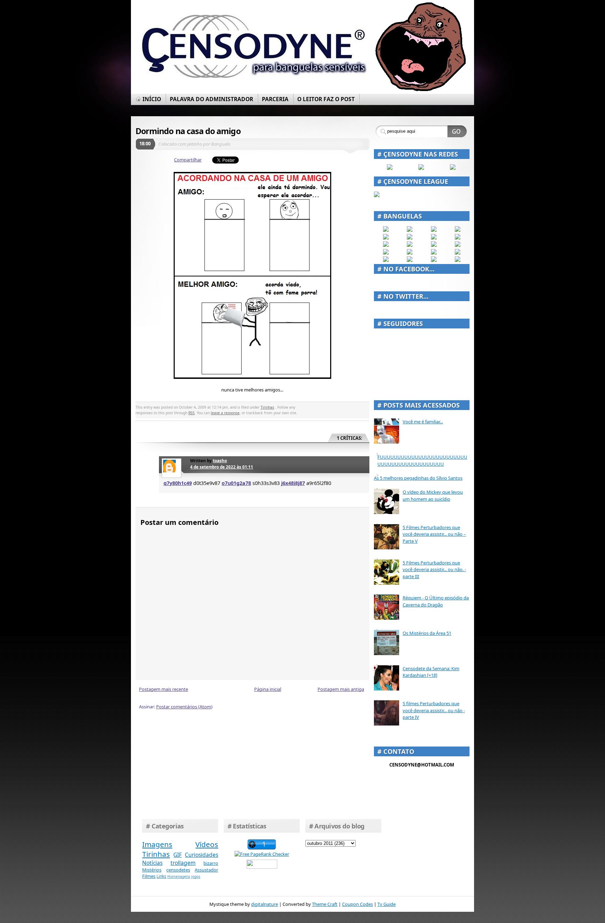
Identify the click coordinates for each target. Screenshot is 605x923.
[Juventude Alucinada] (434, 245)
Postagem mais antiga (341, 689)
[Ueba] (457, 253)
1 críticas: (349, 438)
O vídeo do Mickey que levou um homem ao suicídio (433, 495)
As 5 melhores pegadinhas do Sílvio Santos (418, 478)
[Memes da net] (386, 245)
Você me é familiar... (423, 421)
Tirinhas (267, 407)
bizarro (210, 863)
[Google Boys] (434, 230)
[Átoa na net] (386, 260)
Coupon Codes (357, 904)
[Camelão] (457, 260)
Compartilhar (188, 160)
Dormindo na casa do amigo (188, 131)
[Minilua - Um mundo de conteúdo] (457, 245)
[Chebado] (457, 238)
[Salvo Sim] (409, 245)
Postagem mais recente (163, 689)
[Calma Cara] (386, 253)
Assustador (206, 870)
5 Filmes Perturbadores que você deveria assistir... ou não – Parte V (434, 534)
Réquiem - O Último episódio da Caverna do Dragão (436, 601)
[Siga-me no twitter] (453, 168)
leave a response (225, 412)
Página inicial (267, 689)
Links (161, 876)
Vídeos (206, 844)
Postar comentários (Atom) (184, 706)
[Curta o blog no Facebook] (389, 168)
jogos (195, 876)
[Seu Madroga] (409, 253)
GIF (177, 855)
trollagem (183, 863)
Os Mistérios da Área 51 (427, 633)
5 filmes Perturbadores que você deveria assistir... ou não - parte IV (434, 710)
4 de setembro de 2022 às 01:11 (221, 467)
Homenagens (178, 876)
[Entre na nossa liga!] (377, 195)
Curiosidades (201, 855)
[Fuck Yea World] (386, 238)
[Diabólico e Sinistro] (409, 230)
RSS (191, 412)
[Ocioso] (434, 253)
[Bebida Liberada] (386, 230)
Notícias (152, 863)
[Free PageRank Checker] (262, 854)
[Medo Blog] (434, 238)
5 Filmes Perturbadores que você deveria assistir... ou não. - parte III (434, 570)
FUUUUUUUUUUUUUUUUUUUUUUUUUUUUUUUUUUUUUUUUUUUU (422, 460)
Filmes (148, 876)
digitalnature (264, 904)
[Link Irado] (409, 260)
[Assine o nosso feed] (421, 168)
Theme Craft (325, 904)
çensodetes (178, 870)
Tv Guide (386, 904)
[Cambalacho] (457, 230)
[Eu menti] (409, 238)
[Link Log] (434, 260)
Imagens (157, 844)
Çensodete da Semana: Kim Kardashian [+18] (431, 672)
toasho (220, 460)
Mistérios (151, 870)
